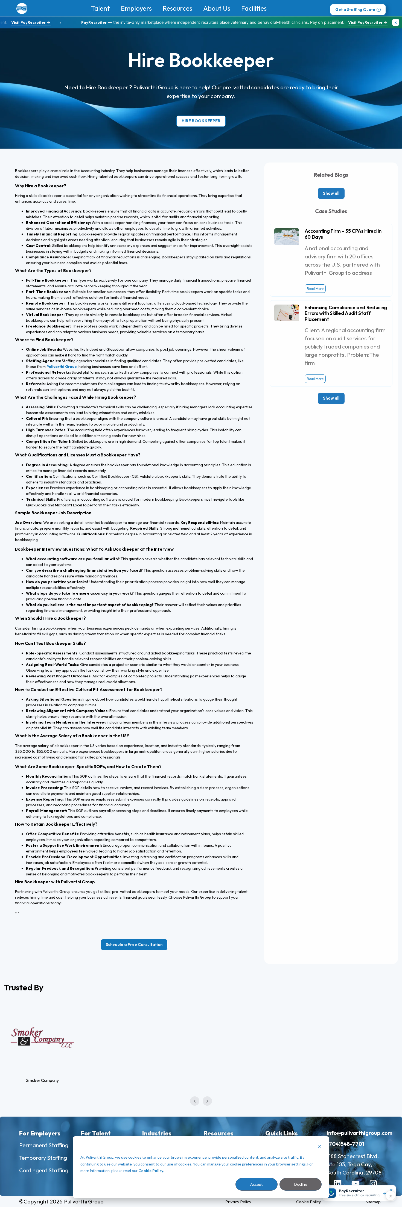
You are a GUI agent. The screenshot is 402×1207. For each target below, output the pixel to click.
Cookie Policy (150, 1170)
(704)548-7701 (345, 1143)
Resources (177, 8)
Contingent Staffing (43, 1170)
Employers (136, 8)
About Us (216, 8)
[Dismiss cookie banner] (320, 1147)
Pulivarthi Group (61, 366)
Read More (315, 289)
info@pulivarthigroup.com (359, 1132)
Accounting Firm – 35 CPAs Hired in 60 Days (343, 234)
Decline (300, 1184)
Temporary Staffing (43, 1157)
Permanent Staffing (43, 1145)
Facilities (254, 8)
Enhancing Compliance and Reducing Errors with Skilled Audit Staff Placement (346, 313)
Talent (100, 8)
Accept (256, 1184)
